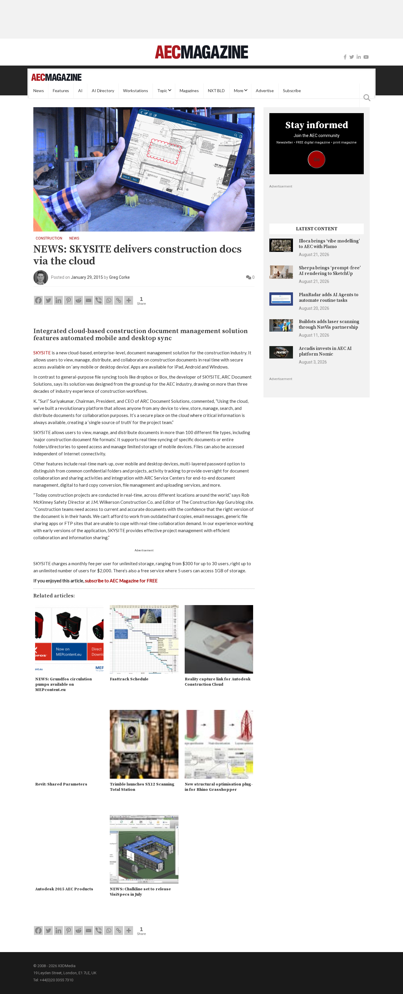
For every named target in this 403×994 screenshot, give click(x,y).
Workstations (135, 90)
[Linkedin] (58, 300)
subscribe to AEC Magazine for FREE (121, 580)
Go (317, 159)
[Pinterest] (68, 300)
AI (80, 90)
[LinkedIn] (359, 57)
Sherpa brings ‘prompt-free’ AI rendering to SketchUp (330, 270)
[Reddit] (78, 300)
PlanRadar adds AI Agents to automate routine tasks (328, 297)
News (38, 90)
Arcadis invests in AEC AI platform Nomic (325, 351)
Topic (162, 90)
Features (61, 90)
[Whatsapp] (108, 300)
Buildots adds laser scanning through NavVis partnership (329, 324)
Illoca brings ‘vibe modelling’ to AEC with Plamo (329, 243)
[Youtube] (366, 57)
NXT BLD (216, 90)
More (238, 90)
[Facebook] (345, 57)
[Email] (88, 300)
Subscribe (292, 90)
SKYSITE (42, 352)
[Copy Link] (118, 300)
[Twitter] (351, 57)
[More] (128, 300)
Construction (49, 238)
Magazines (189, 90)
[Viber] (98, 300)
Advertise (265, 90)
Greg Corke (119, 277)
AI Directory (103, 90)
